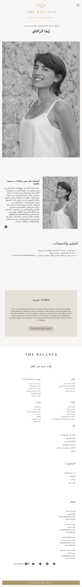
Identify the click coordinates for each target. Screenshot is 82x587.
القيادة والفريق (70, 438)
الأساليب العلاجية (36, 396)
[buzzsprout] (26, 564)
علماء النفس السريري (30, 26)
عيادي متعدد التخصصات (34, 388)
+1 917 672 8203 (70, 558)
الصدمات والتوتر (70, 414)
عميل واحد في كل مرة (35, 383)
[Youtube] (33, 564)
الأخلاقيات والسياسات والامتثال (65, 448)
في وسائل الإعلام (69, 473)
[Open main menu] (78, 5)
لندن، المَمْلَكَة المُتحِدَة (68, 537)
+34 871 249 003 (70, 519)
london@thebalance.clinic (67, 543)
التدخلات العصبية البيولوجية (33, 391)
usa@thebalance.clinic (68, 556)
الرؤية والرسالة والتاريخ (68, 435)
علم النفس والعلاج (43, 26)
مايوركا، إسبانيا (70, 511)
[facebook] (54, 564)
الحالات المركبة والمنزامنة (68, 416)
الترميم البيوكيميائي (35, 393)
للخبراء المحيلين (36, 419)
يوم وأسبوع (38, 406)
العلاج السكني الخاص (69, 383)
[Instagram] (40, 564)
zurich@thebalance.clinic (67, 530)
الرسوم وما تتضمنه (70, 388)
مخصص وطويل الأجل (35, 386)
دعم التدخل (38, 414)
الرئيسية (57, 26)
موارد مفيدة (71, 483)
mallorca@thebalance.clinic (66, 517)
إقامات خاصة (37, 409)
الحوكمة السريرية (69, 441)
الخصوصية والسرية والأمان (33, 411)
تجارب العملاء (37, 421)
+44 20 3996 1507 (69, 545)
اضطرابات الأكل (71, 411)
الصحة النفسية (71, 406)
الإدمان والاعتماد (70, 409)
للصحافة (72, 476)
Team (51, 26)
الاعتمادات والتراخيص (68, 445)
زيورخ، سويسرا (70, 524)
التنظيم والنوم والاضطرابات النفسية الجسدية (63, 419)
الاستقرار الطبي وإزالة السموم (67, 386)
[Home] (41, 7)
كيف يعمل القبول (70, 391)
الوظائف (72, 451)
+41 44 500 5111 (70, 532)
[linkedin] (47, 564)
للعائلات (38, 416)
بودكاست (72, 479)
